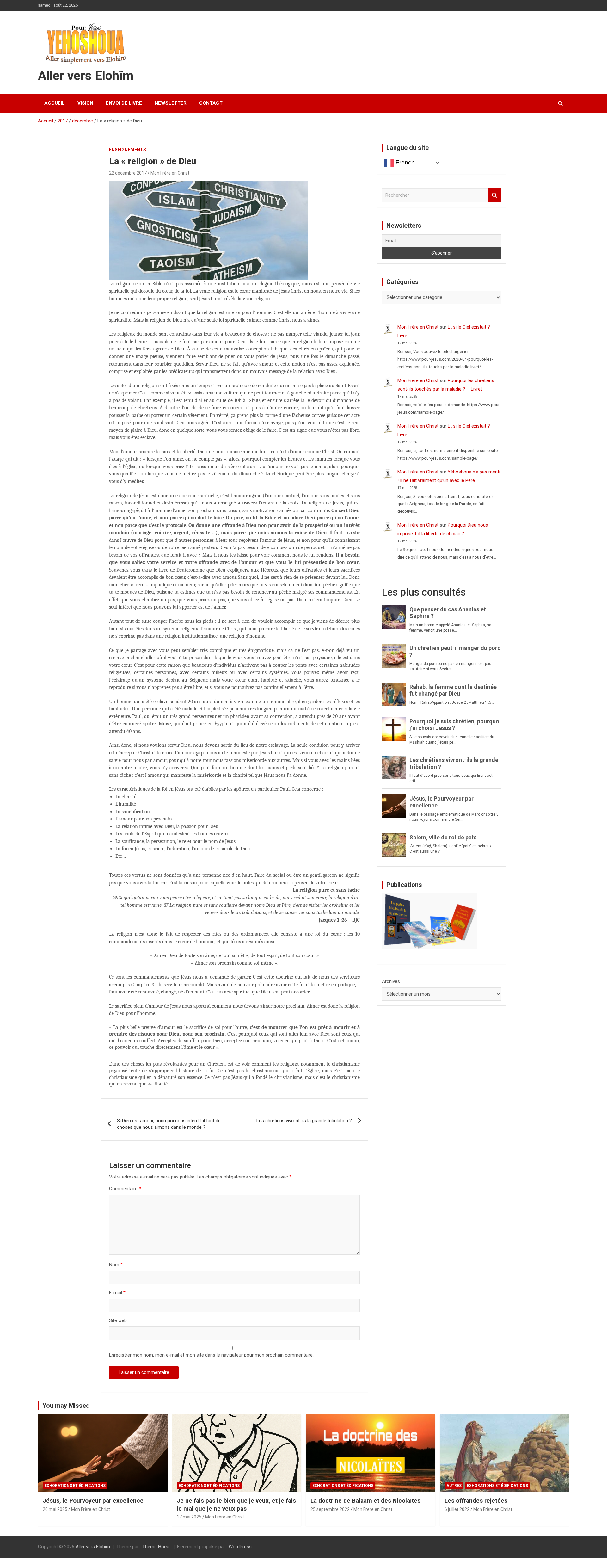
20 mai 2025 (55, 1509)
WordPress (240, 1546)
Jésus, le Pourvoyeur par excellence (93, 1500)
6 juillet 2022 (457, 1509)
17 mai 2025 (189, 1516)
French (404, 162)
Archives (391, 981)
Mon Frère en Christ (169, 173)
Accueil (54, 103)
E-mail (117, 1292)
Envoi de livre (124, 103)
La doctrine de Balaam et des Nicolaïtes (365, 1500)
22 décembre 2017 (128, 173)
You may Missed (66, 1405)
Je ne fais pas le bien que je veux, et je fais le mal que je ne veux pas (236, 1504)
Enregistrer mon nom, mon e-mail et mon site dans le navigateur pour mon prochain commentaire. (211, 1355)
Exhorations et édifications (75, 1485)
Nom (116, 1265)
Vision (85, 103)
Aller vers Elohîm (85, 75)
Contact (211, 103)
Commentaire (125, 1188)
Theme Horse (156, 1546)
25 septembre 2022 (330, 1509)
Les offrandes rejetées (476, 1500)
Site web (118, 1320)
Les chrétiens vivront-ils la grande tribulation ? (304, 1120)
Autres (454, 1485)
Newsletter (171, 103)
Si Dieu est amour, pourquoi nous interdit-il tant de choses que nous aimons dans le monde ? (169, 1124)
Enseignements (127, 149)
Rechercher (494, 195)
